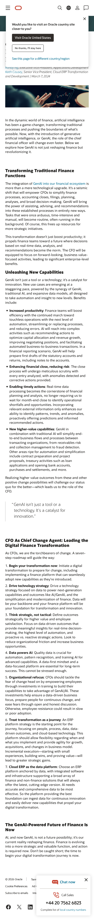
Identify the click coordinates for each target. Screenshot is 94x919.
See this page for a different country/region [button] (41, 59)
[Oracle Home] (18, 8)
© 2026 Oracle (13, 879)
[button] (7, 7)
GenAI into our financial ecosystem (59, 183)
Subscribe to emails (16, 893)
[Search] (60, 7)
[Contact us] (86, 7)
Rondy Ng (11, 67)
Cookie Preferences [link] (16, 886)
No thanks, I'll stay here (28, 48)
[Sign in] (77, 7)
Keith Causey (13, 72)
